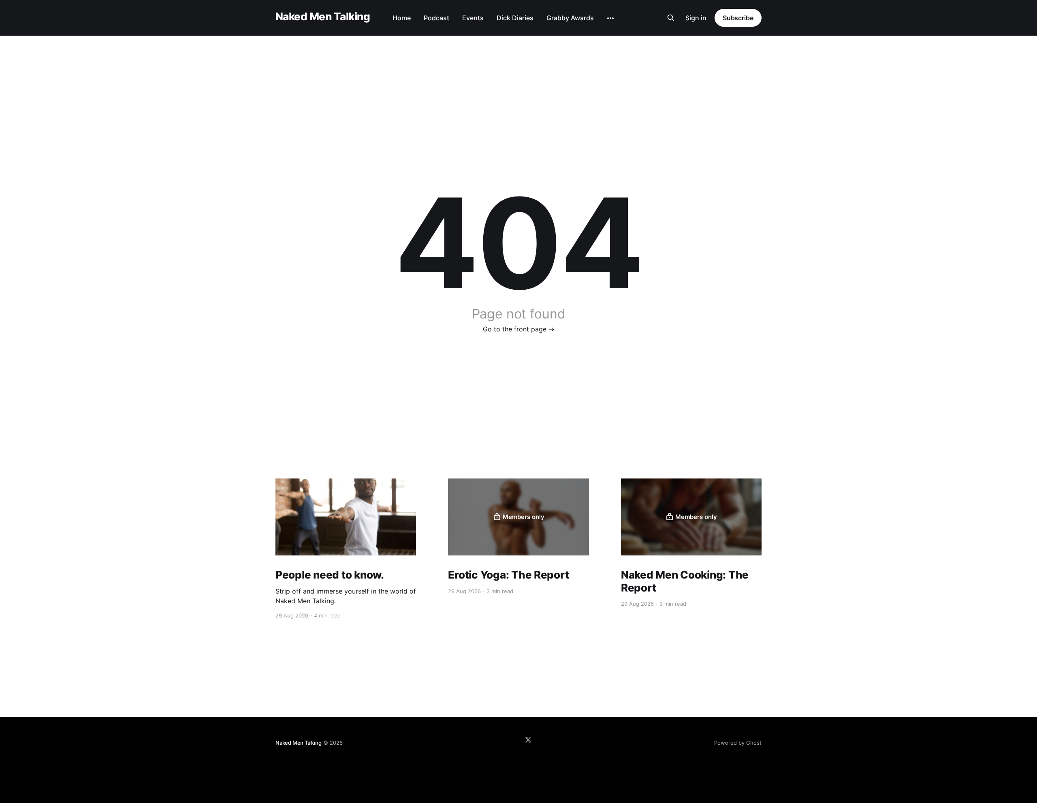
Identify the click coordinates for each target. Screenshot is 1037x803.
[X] (528, 740)
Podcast (436, 18)
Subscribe (738, 18)
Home (402, 18)
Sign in (695, 18)
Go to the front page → (519, 329)
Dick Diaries (515, 18)
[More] (610, 18)
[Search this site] (670, 17)
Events (473, 18)
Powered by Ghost (738, 742)
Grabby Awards (570, 18)
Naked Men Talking (322, 17)
